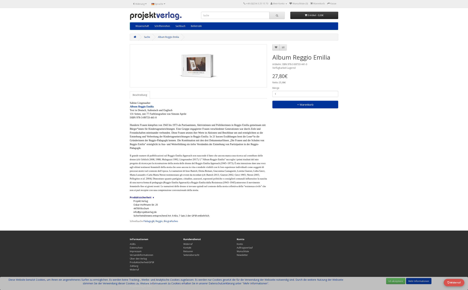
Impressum (135, 251)
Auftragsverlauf (245, 247)
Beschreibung (140, 94)
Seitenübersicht (191, 255)
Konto (240, 244)
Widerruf (134, 269)
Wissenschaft (142, 26)
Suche (147, 37)
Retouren (188, 251)
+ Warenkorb (305, 104)
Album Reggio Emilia (168, 37)
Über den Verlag (138, 258)
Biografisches (171, 221)
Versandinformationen (141, 255)
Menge (275, 88)
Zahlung (134, 266)
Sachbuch (180, 26)
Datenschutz (136, 247)
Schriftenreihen (162, 26)
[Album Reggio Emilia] (198, 66)
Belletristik (196, 26)
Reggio (159, 221)
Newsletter (242, 255)
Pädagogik (149, 221)
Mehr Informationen (418, 281)
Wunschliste (243, 251)
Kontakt (187, 247)
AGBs (132, 244)
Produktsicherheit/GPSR (142, 262)
